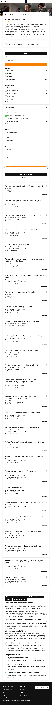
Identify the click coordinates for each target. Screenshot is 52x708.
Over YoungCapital (7, 689)
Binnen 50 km (10, 76)
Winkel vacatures (26, 14)
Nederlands (10, 149)
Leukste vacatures (23, 596)
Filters (25, 53)
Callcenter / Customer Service (14, 112)
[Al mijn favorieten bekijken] (5, 1)
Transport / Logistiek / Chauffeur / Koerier (17, 118)
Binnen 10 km (10, 70)
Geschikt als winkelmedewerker (36, 596)
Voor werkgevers (23, 695)
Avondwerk (10, 99)
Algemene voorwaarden (21, 700)
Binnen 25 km (10, 73)
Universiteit (10, 140)
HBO (8, 138)
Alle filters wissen (26, 178)
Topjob (9, 158)
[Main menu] (1, 1)
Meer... (7, 101)
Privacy (28, 700)
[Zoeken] (47, 1)
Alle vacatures (22, 689)
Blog (4, 692)
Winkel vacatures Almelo (11, 596)
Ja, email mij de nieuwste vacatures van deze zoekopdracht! (24, 44)
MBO (8, 135)
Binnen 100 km (11, 79)
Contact (5, 698)
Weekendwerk (10, 96)
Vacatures (12, 14)
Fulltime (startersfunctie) (13, 90)
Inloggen (21, 692)
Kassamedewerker (18, 599)
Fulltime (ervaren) (11, 93)
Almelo (19, 14)
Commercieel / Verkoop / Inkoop (15, 110)
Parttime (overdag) (12, 87)
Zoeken (26, 64)
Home (6, 14)
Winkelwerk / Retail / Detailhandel (15, 115)
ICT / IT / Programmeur (13, 121)
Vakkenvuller (9, 599)
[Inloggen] (50, 1)
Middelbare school (12, 132)
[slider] (5, 166)
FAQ (25, 599)
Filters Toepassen (26, 174)
